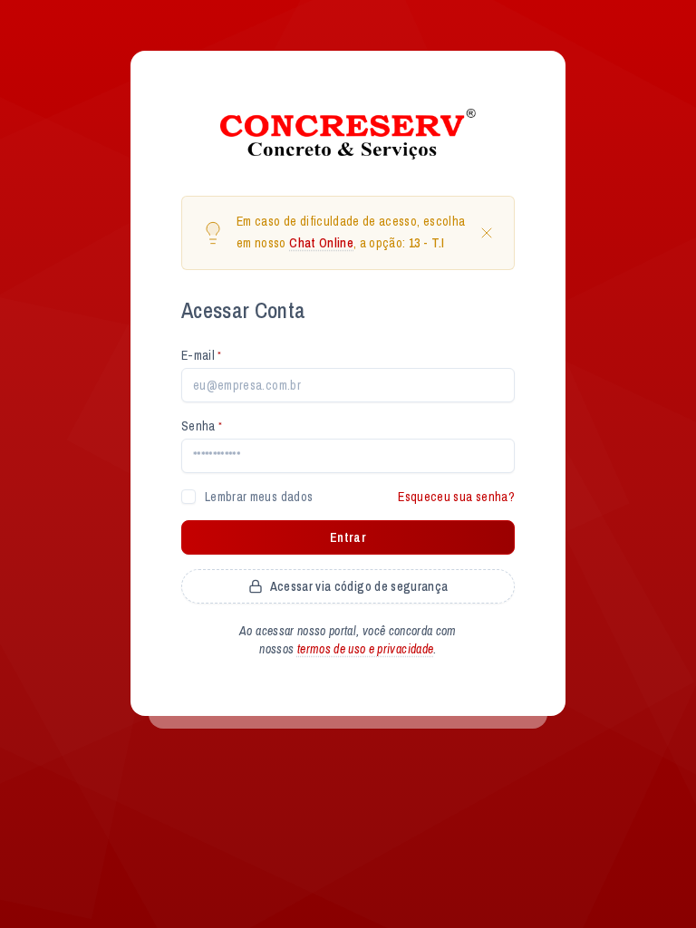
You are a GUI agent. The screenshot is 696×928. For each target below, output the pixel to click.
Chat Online (321, 243)
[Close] (487, 233)
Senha (201, 426)
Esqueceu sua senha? (456, 496)
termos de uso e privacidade (365, 649)
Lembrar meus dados (259, 496)
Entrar (348, 537)
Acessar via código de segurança (359, 586)
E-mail (201, 355)
